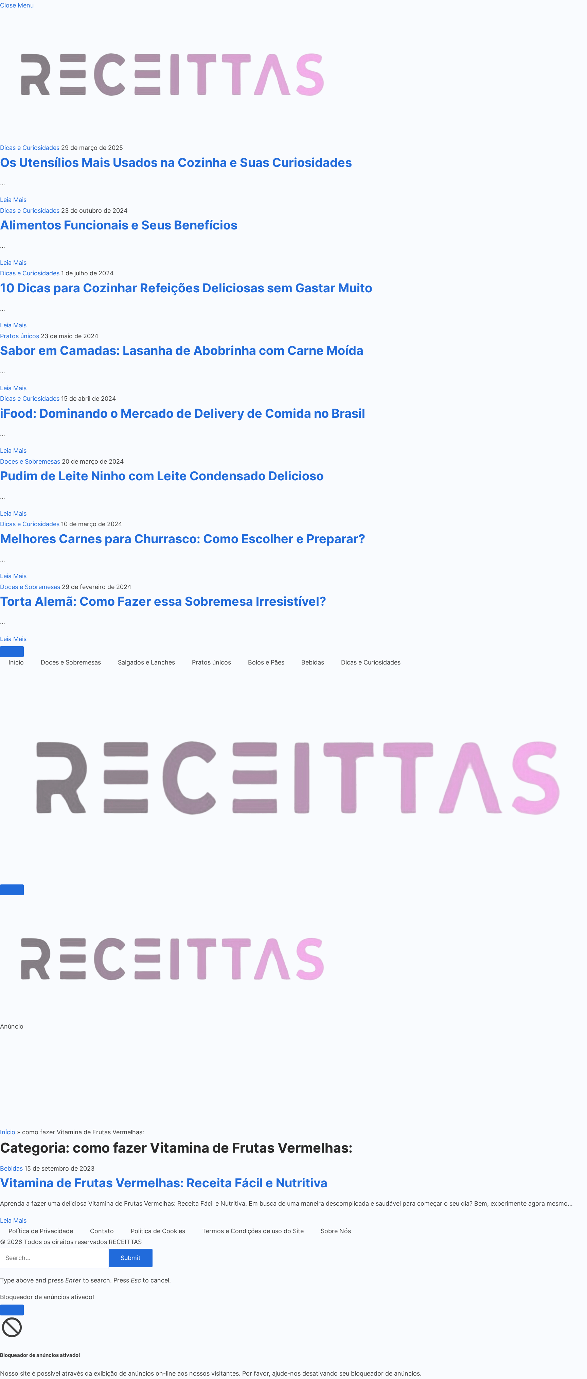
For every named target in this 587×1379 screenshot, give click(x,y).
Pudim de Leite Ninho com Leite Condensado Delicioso (162, 475)
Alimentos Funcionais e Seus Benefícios (118, 225)
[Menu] (12, 651)
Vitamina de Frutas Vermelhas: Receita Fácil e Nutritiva (163, 1182)
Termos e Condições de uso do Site (253, 1231)
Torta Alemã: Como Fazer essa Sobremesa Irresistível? (163, 601)
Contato (102, 1231)
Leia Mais (13, 199)
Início (16, 662)
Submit (131, 1257)
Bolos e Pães (266, 662)
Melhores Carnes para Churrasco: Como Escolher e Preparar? (182, 538)
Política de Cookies (158, 1231)
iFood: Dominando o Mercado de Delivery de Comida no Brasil (182, 413)
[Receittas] (293, 877)
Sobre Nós (336, 1231)
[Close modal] (12, 1310)
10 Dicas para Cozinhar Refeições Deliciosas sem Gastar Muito (186, 287)
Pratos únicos (19, 336)
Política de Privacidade (40, 1231)
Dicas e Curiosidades (29, 147)
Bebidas (312, 662)
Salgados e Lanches (146, 662)
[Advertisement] (204, 1079)
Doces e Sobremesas (30, 461)
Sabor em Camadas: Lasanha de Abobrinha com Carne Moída (181, 350)
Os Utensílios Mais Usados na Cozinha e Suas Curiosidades (176, 162)
